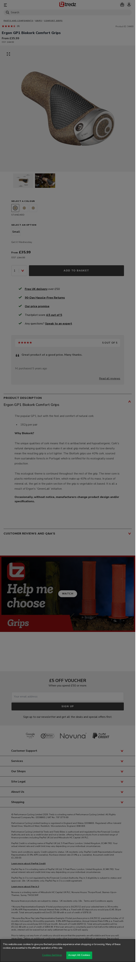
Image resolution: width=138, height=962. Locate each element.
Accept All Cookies (79, 955)
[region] (67, 950)
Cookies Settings (52, 955)
